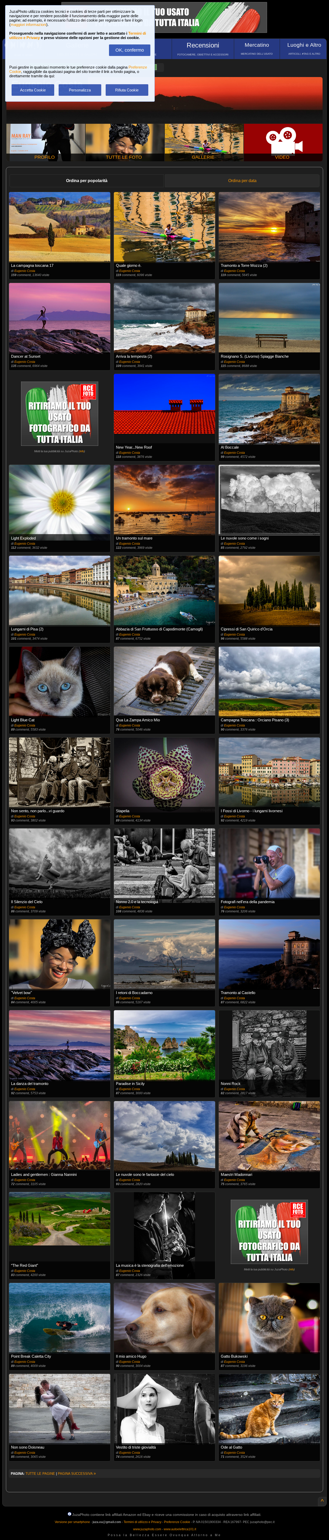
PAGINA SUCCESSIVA (77, 1474)
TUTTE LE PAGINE (40, 1474)
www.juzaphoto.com (147, 1529)
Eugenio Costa (24, 271)
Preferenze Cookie (177, 1522)
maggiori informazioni (28, 24)
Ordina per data (242, 180)
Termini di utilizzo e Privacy (142, 1522)
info (82, 451)
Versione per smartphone (72, 1522)
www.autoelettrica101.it (180, 1529)
